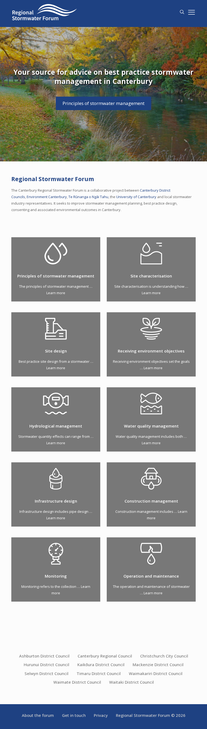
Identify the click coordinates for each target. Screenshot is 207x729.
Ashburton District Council (44, 656)
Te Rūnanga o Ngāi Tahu (88, 196)
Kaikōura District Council (101, 664)
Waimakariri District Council (155, 673)
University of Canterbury (136, 196)
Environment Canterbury (47, 196)
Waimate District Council (77, 682)
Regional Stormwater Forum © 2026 (150, 715)
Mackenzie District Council (158, 664)
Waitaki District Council (131, 682)
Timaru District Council (99, 673)
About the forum (38, 715)
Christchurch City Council (164, 656)
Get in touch (74, 715)
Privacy (101, 715)
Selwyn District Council (46, 673)
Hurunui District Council (46, 664)
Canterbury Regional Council (105, 656)
